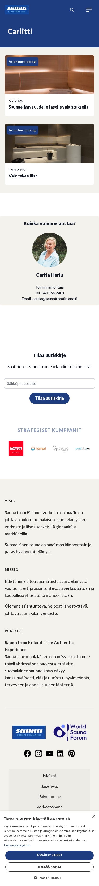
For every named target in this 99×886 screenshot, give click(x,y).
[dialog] (49, 848)
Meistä (49, 775)
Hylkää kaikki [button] (49, 867)
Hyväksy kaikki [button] (49, 855)
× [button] (93, 816)
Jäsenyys (49, 786)
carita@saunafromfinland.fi (54, 298)
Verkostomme (50, 806)
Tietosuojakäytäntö (17, 845)
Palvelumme (49, 796)
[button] (49, 877)
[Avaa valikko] (89, 10)
